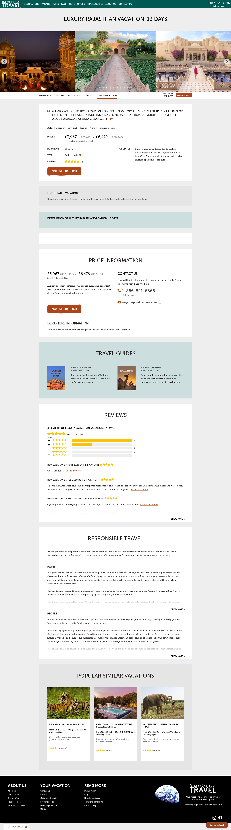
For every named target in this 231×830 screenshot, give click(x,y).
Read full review (72, 470)
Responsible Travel (107, 96)
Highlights (45, 96)
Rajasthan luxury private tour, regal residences (114, 725)
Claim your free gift (48, 798)
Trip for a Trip (13, 798)
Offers (81, 4)
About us (12, 791)
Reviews (89, 96)
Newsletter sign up (92, 798)
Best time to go (81, 371)
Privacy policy (90, 806)
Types (50, 4)
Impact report (90, 791)
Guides (95, 4)
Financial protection (48, 806)
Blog (86, 795)
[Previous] (4, 61)
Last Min (68, 4)
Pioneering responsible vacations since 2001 (203, 805)
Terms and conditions (93, 802)
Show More (177, 519)
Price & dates (75, 96)
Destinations (31, 4)
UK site (43, 809)
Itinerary (59, 96)
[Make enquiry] (184, 95)
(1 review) (109, 750)
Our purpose (13, 795)
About (110, 4)
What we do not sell (16, 806)
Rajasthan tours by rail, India (66, 724)
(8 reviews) (63, 748)
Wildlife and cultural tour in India (160, 725)
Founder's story (14, 802)
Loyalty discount (47, 802)
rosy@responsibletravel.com (139, 302)
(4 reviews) (156, 750)
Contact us (45, 791)
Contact (125, 4)
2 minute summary (82, 368)
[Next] (227, 61)
